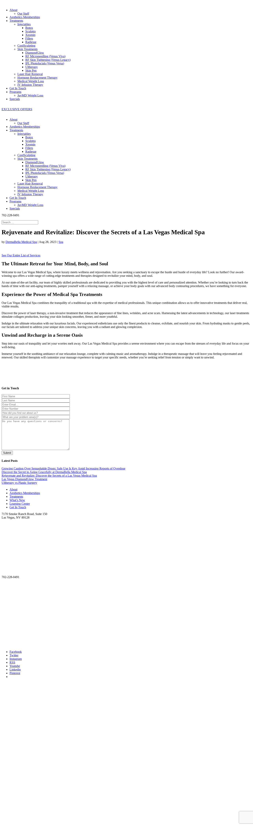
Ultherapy (31, 67)
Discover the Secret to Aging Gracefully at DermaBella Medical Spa (44, 472)
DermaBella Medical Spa (21, 242)
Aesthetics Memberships (24, 17)
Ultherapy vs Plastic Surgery (19, 482)
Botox (29, 27)
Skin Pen (31, 70)
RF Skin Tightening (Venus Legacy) (48, 59)
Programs (15, 92)
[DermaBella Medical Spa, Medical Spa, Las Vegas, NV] (16, 565)
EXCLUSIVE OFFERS (17, 109)
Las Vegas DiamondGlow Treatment (24, 479)
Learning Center (19, 503)
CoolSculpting (26, 45)
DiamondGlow (34, 52)
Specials (14, 99)
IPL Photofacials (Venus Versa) (44, 63)
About (13, 10)
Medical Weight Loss (30, 81)
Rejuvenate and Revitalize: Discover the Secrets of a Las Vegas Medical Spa (49, 475)
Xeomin (30, 35)
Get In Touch (17, 88)
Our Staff (23, 13)
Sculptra (30, 31)
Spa (61, 242)
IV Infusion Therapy (30, 84)
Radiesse (30, 42)
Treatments (16, 20)
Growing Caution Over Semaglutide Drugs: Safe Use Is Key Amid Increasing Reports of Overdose (63, 468)
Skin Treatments (27, 49)
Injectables (24, 24)
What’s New (17, 500)
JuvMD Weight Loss (30, 95)
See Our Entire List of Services (21, 255)
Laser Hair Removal (30, 74)
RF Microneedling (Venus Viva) (45, 56)
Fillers (29, 38)
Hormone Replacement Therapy (37, 77)
